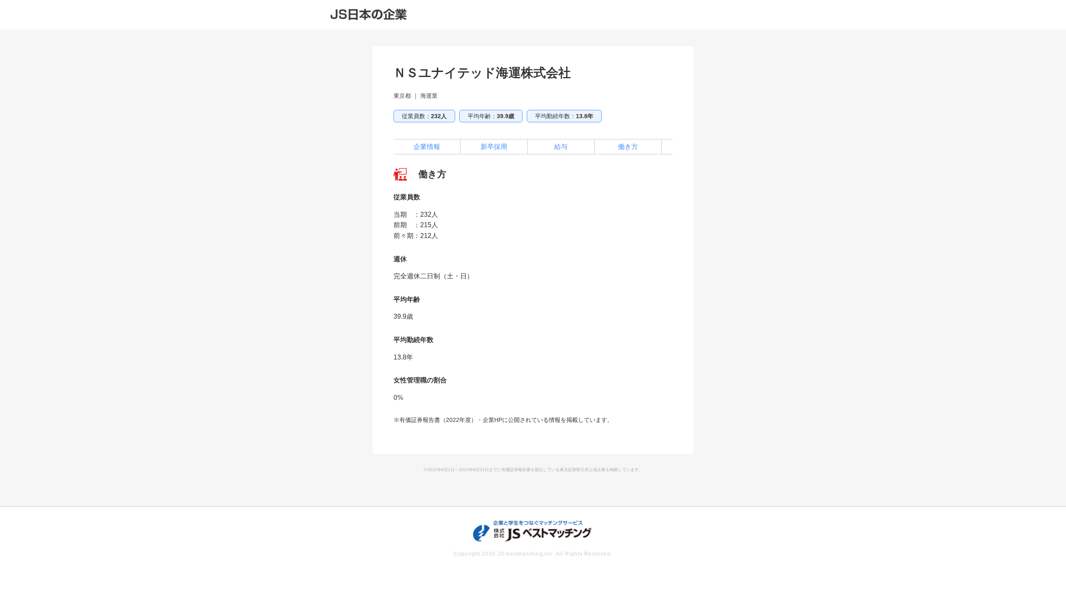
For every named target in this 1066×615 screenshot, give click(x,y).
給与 (561, 146)
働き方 (628, 146)
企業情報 (426, 146)
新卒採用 (494, 146)
